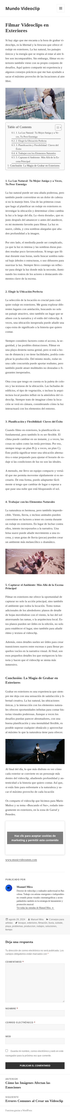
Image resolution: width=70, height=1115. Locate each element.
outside (59, 923)
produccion (29, 926)
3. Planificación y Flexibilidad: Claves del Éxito (37, 147)
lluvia (51, 923)
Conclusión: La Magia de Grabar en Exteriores (34, 165)
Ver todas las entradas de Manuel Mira (34, 907)
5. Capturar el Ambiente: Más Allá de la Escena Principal (37, 159)
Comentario (14, 961)
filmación (42, 923)
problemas (17, 926)
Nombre (11, 1008)
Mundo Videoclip (22, 8)
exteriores (32, 923)
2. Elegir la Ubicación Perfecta (31, 141)
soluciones (50, 926)
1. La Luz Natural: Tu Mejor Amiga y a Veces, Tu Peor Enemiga (37, 134)
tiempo (8, 929)
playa (8, 926)
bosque (22, 923)
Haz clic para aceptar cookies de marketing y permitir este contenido (35, 838)
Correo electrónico (20, 1022)
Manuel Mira (37, 919)
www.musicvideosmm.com (21, 859)
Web (8, 1036)
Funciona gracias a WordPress (18, 1110)
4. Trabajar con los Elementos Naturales (36, 153)
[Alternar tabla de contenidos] (56, 127)
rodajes (40, 926)
